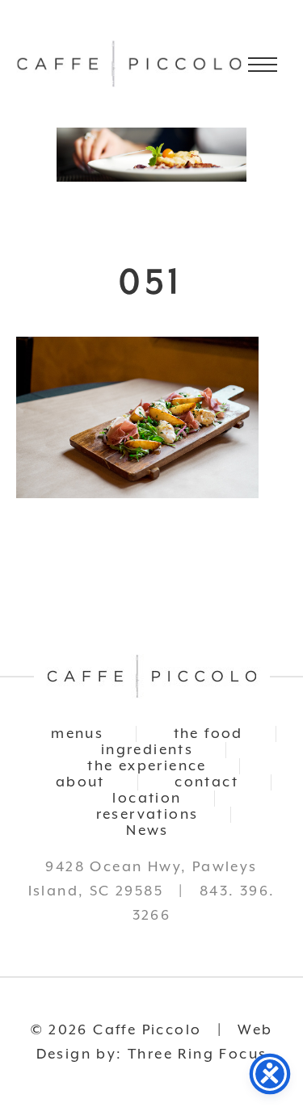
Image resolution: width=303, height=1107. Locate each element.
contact (206, 782)
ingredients (147, 750)
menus (77, 734)
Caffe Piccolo (129, 63)
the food (208, 734)
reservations (147, 815)
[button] (262, 64)
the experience (147, 766)
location (146, 798)
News (147, 831)
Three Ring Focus (197, 1054)
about (80, 782)
